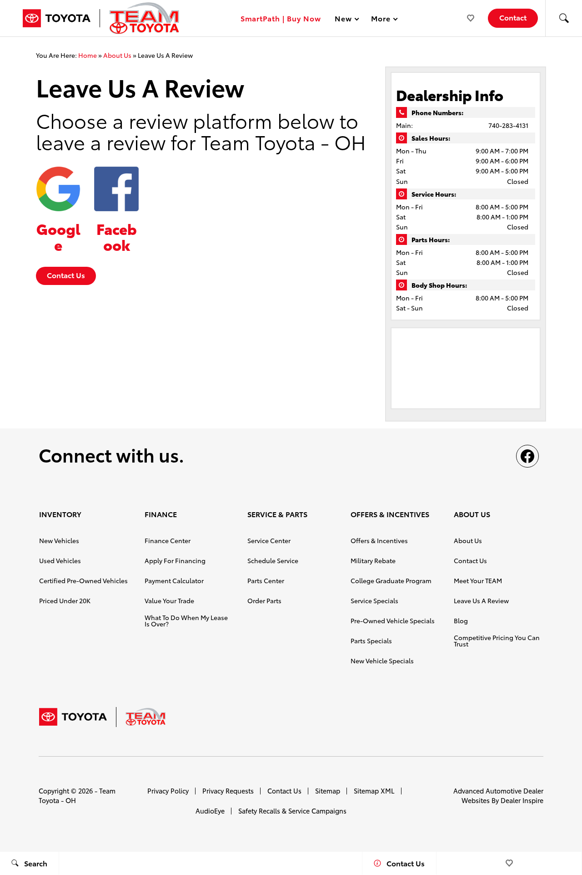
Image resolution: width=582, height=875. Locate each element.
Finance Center (168, 540)
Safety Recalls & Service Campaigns (292, 810)
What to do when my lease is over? (186, 620)
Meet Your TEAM (478, 580)
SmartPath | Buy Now (281, 18)
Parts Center (265, 580)
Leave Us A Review (481, 600)
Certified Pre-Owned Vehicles (83, 580)
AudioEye (210, 810)
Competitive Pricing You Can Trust (497, 640)
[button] (564, 18)
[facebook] (527, 456)
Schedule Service (272, 560)
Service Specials (374, 600)
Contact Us (66, 275)
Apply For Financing (175, 560)
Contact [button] (513, 17)
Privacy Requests (228, 790)
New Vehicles (59, 540)
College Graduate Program (391, 580)
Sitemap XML (374, 790)
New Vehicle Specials (382, 660)
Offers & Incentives (379, 540)
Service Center (269, 540)
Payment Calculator (174, 580)
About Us (117, 55)
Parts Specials (371, 640)
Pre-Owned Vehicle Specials (393, 620)
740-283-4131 (508, 125)
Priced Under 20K (64, 600)
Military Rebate (373, 560)
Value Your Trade (169, 600)
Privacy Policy (168, 790)
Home (87, 55)
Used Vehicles (60, 560)
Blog (461, 620)
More (381, 20)
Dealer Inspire (522, 800)
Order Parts (264, 600)
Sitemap (327, 790)
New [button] (344, 20)
